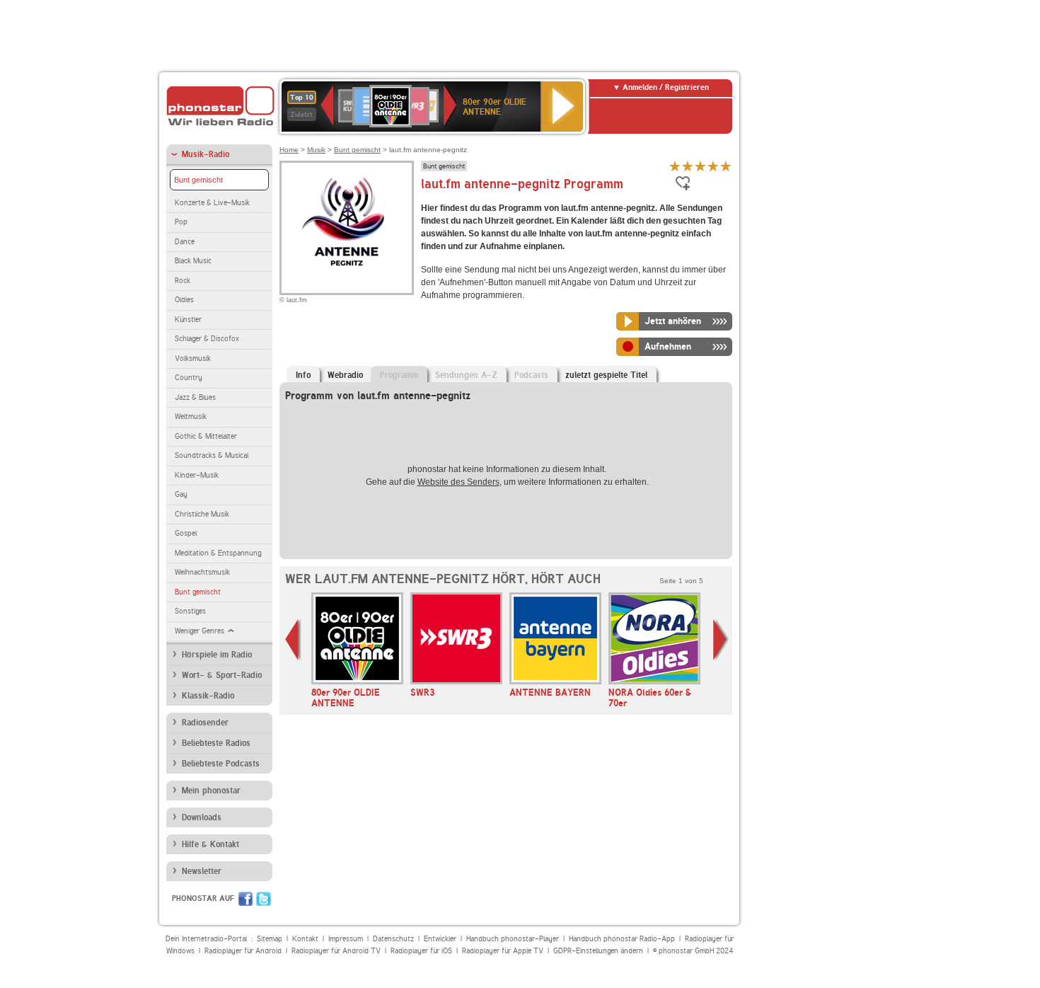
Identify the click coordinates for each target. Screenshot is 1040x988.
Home (289, 150)
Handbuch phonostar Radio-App (622, 938)
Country (188, 377)
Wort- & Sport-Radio (222, 675)
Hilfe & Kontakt (210, 844)
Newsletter (201, 871)
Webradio (345, 375)
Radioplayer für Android (243, 950)
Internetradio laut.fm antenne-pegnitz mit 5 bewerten (726, 166)
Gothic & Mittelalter (206, 436)
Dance (185, 241)
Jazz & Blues (195, 397)
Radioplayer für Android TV (336, 950)
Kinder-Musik (197, 475)
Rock (182, 280)
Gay (181, 494)
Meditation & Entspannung (218, 553)
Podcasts (531, 375)
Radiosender (205, 723)
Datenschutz (393, 938)
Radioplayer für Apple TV (502, 950)
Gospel (186, 533)
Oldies (184, 299)
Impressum (345, 938)
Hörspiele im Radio (217, 655)
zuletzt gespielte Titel (606, 375)
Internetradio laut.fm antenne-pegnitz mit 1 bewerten (675, 166)
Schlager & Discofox (207, 338)
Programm (399, 375)
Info (303, 375)
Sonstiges (190, 611)
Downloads (201, 817)
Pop (181, 221)
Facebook (245, 899)
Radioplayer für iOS (421, 950)
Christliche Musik (202, 514)
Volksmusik (193, 358)
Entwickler (440, 938)
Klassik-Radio (208, 696)
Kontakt (305, 938)
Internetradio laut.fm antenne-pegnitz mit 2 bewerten (687, 166)
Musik (316, 150)
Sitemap (269, 938)
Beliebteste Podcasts (221, 764)
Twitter (263, 899)
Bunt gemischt (198, 180)
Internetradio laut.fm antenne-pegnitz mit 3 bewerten (700, 166)
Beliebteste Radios (216, 743)
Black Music (193, 260)
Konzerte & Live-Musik (212, 202)
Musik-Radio (205, 154)
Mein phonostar (211, 790)
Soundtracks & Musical (211, 455)
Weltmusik (191, 416)
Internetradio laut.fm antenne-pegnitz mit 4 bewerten (713, 166)
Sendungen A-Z (466, 375)
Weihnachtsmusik (202, 572)
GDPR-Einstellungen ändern (598, 950)
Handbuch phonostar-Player (512, 938)
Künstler (188, 319)
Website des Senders (458, 482)
